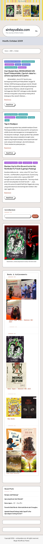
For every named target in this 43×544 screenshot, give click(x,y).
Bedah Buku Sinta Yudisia (12, 61)
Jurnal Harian (9, 64)
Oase (7, 120)
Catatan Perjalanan (28, 61)
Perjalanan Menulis (11, 67)
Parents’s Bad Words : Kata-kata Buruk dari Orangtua (20, 507)
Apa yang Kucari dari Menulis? (13, 499)
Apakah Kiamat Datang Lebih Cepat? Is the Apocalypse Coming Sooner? (17, 512)
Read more (7, 100)
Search (35, 216)
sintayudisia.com (18, 29)
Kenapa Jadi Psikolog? (11, 495)
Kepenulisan (26, 64)
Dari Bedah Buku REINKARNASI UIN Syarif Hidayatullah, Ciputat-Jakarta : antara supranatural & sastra (20, 73)
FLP (20, 163)
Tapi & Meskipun (11, 124)
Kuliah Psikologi (9, 117)
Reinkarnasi (22, 67)
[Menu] (36, 31)
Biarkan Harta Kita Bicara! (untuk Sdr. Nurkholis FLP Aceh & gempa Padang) (20, 167)
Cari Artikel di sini (9, 210)
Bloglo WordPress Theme (21, 541)
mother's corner (21, 117)
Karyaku (18, 64)
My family (31, 117)
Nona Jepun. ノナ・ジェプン (13, 503)
